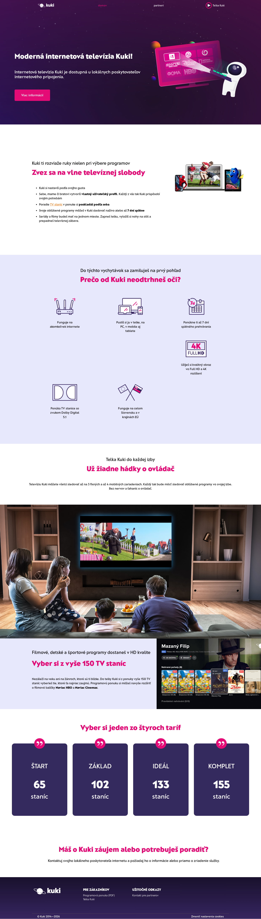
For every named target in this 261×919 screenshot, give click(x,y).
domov (102, 5)
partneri (159, 5)
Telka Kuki (219, 5)
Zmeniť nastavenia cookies (207, 916)
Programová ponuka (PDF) (99, 895)
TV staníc (56, 204)
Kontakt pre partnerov (145, 895)
